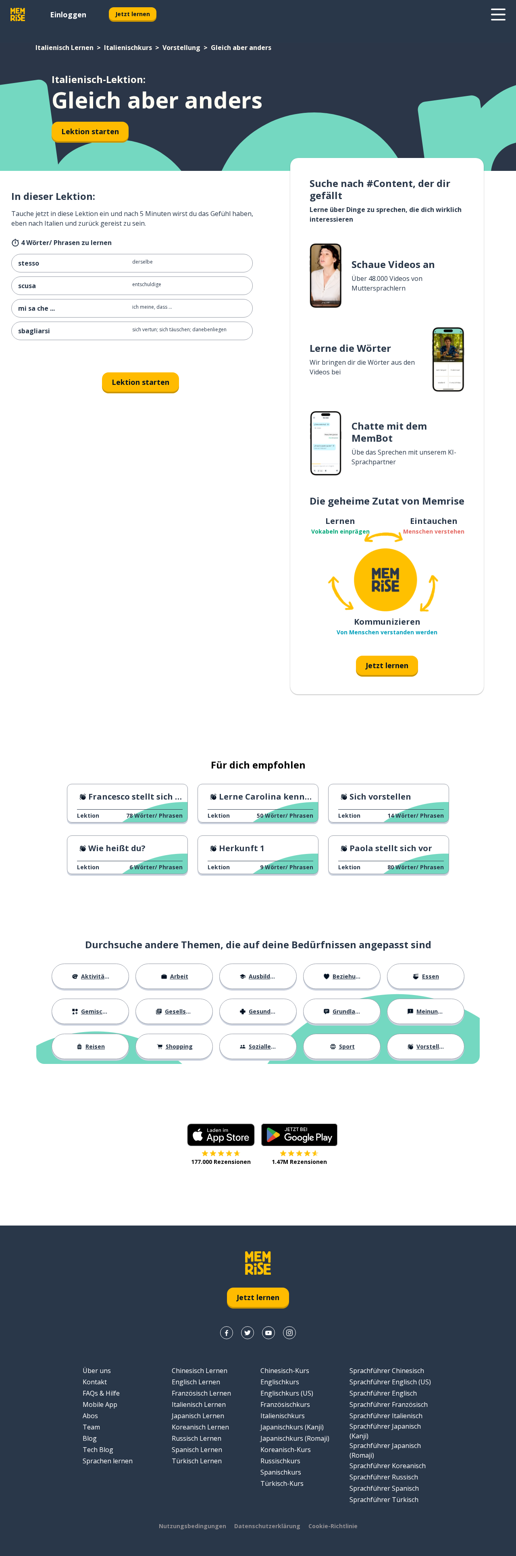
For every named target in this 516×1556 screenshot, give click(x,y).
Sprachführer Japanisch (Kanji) (385, 1431)
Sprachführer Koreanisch (388, 1465)
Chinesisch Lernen (199, 1370)
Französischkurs (285, 1404)
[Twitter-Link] (247, 1332)
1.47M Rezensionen (299, 1161)
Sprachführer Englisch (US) (390, 1381)
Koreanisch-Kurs (285, 1449)
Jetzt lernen (132, 14)
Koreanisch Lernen (200, 1427)
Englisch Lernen (196, 1381)
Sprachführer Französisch (389, 1404)
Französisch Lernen (201, 1393)
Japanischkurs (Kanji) (292, 1427)
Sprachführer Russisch (384, 1477)
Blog (90, 1438)
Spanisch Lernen (197, 1449)
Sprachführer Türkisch (384, 1499)
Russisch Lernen (196, 1438)
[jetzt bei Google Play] (299, 1135)
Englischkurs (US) (286, 1393)
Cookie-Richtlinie (333, 1526)
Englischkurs (279, 1381)
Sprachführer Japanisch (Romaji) (385, 1450)
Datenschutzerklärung (267, 1526)
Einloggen (68, 14)
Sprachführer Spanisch (384, 1488)
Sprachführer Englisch (383, 1393)
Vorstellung (181, 47)
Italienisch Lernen (64, 47)
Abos (90, 1415)
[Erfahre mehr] (498, 14)
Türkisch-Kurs (282, 1483)
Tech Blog (98, 1449)
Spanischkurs (280, 1472)
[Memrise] (17, 14)
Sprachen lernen (108, 1460)
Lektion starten (90, 131)
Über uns (97, 1370)
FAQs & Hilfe (101, 1393)
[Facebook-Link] (226, 1332)
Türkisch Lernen (197, 1460)
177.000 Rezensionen (221, 1161)
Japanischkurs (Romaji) (294, 1438)
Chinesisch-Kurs (284, 1370)
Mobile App (100, 1404)
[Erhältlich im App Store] (221, 1135)
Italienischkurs (128, 47)
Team (91, 1427)
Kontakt (95, 1381)
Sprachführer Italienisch (386, 1415)
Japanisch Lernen (198, 1415)
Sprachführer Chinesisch (387, 1370)
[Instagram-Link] (289, 1332)
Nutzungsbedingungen (192, 1526)
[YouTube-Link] (268, 1332)
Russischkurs (280, 1460)
